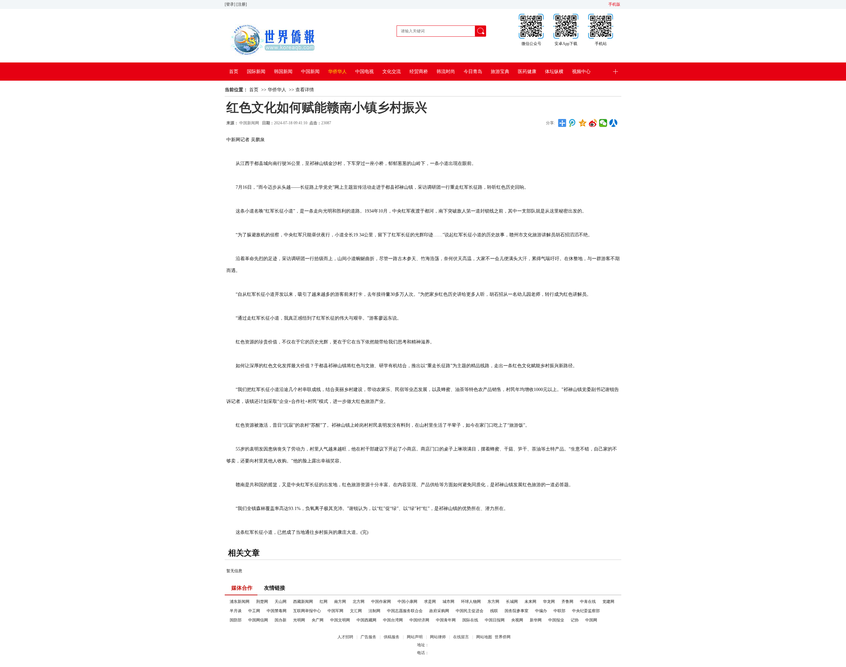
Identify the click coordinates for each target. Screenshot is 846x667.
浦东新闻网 (240, 601)
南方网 (340, 601)
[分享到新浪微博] (593, 123)
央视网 (517, 620)
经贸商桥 (418, 71)
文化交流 (391, 71)
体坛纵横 (554, 71)
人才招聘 (345, 637)
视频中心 (581, 71)
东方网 (493, 601)
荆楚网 (262, 601)
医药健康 (527, 71)
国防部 (236, 620)
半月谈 (236, 610)
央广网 (318, 620)
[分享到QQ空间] (583, 123)
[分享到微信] (603, 123)
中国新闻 (310, 71)
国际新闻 (256, 71)
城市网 (448, 601)
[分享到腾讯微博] (572, 123)
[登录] (230, 4)
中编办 (541, 610)
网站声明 (415, 637)
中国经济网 (419, 620)
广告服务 (368, 637)
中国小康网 (407, 601)
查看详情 (304, 89)
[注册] (242, 4)
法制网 (374, 610)
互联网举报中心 (307, 610)
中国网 (591, 620)
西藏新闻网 (303, 601)
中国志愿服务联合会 (405, 610)
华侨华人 (337, 71)
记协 (575, 620)
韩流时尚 (446, 71)
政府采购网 (439, 610)
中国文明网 (340, 620)
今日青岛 (473, 71)
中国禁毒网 (277, 610)
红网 (323, 601)
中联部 (559, 610)
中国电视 (364, 71)
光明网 (299, 620)
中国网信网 (258, 620)
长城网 (512, 601)
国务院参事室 (516, 610)
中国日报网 (495, 620)
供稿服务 (392, 637)
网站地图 (484, 637)
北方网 (359, 601)
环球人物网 (471, 601)
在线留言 (461, 637)
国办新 (281, 620)
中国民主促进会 (469, 610)
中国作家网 (381, 601)
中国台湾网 (393, 620)
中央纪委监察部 (586, 610)
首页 (233, 71)
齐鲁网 (567, 601)
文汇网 (356, 610)
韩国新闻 (283, 71)
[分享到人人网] (613, 123)
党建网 (608, 601)
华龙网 (549, 601)
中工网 (254, 610)
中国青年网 (446, 620)
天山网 (281, 601)
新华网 (536, 620)
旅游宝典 (500, 71)
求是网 (430, 601)
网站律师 (438, 637)
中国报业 (556, 620)
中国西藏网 (366, 620)
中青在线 (588, 601)
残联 (494, 610)
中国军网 (335, 610)
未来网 (530, 601)
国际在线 (470, 620)
